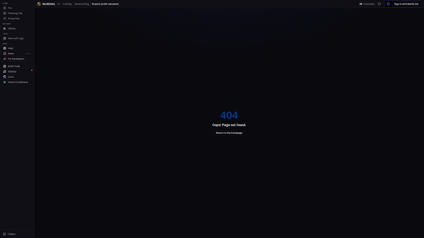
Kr (59, 3)
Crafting (67, 3)
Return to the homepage (229, 132)
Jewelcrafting (81, 3)
